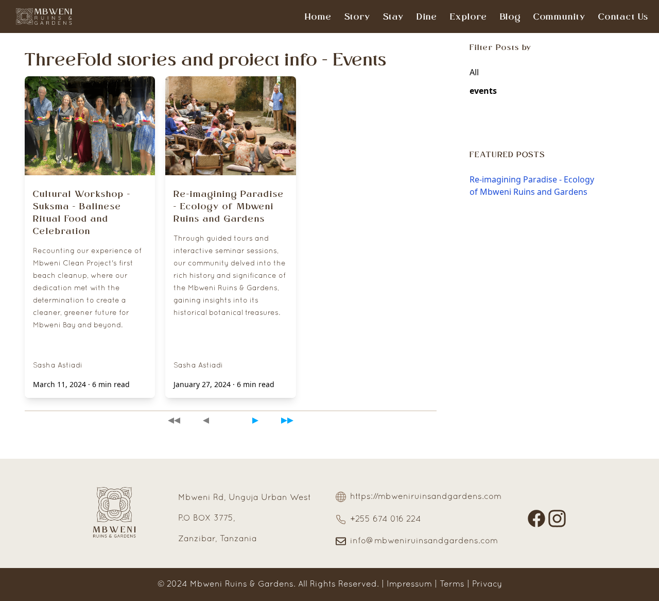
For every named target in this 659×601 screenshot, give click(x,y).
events (483, 90)
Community (559, 16)
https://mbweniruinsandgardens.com (425, 496)
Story (357, 16)
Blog (510, 16)
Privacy (487, 584)
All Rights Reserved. (338, 584)
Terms (452, 584)
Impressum (409, 584)
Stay (393, 16)
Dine (427, 16)
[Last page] (287, 420)
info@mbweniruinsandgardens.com (424, 541)
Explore (469, 16)
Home (318, 16)
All (474, 72)
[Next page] (255, 420)
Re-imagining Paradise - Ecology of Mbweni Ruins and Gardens (532, 185)
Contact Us (623, 16)
